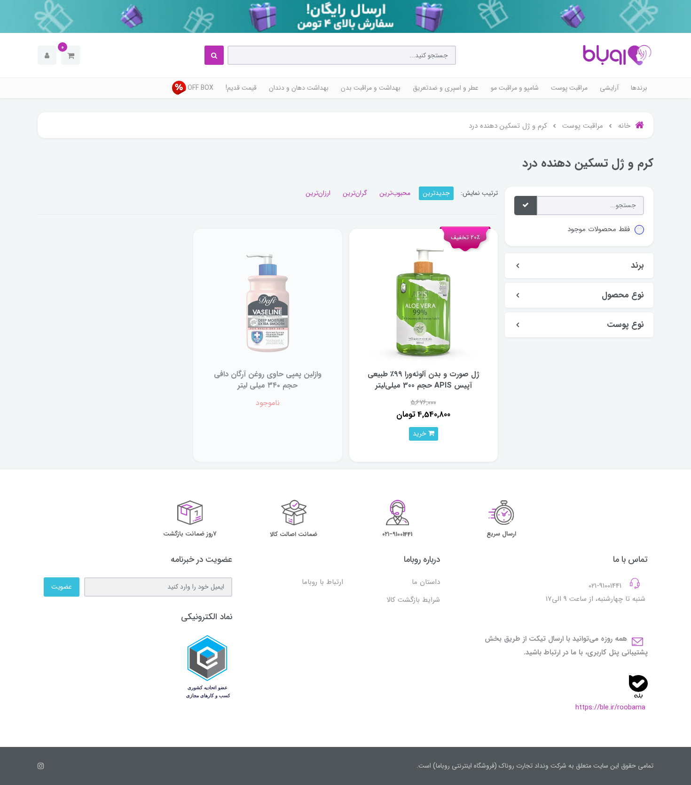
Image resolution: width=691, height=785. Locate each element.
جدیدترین (436, 193)
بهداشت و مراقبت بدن (370, 88)
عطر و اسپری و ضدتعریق (446, 88)
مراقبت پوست (569, 88)
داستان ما (426, 582)
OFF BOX (200, 88)
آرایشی (609, 88)
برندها (639, 88)
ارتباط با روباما (322, 582)
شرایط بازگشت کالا (413, 600)
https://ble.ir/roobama (610, 707)
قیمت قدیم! (241, 88)
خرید (420, 433)
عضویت (61, 587)
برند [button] (637, 265)
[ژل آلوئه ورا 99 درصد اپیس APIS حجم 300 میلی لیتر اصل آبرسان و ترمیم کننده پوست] (423, 302)
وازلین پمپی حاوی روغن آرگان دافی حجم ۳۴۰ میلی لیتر (268, 379)
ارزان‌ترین (318, 193)
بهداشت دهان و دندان (299, 88)
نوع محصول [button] (623, 295)
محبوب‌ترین (394, 193)
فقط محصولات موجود (598, 229)
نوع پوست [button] (625, 325)
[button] (70, 55)
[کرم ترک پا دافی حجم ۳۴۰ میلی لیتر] (267, 302)
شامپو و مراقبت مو (515, 88)
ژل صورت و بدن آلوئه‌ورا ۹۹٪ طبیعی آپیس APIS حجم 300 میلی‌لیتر (423, 379)
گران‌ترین (355, 193)
